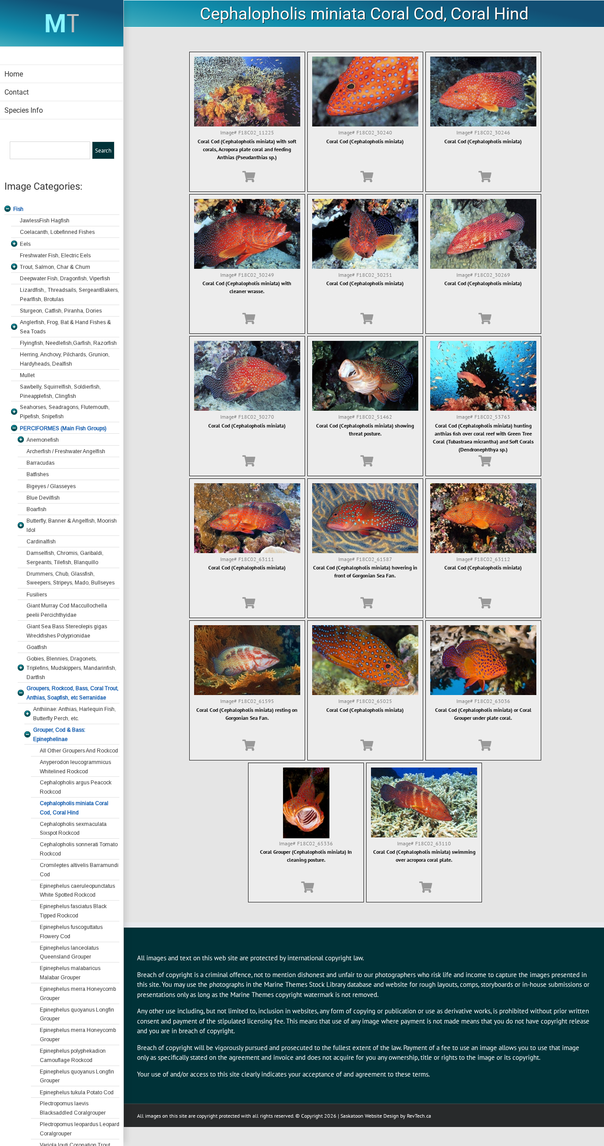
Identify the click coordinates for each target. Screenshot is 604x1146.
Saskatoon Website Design (369, 1115)
